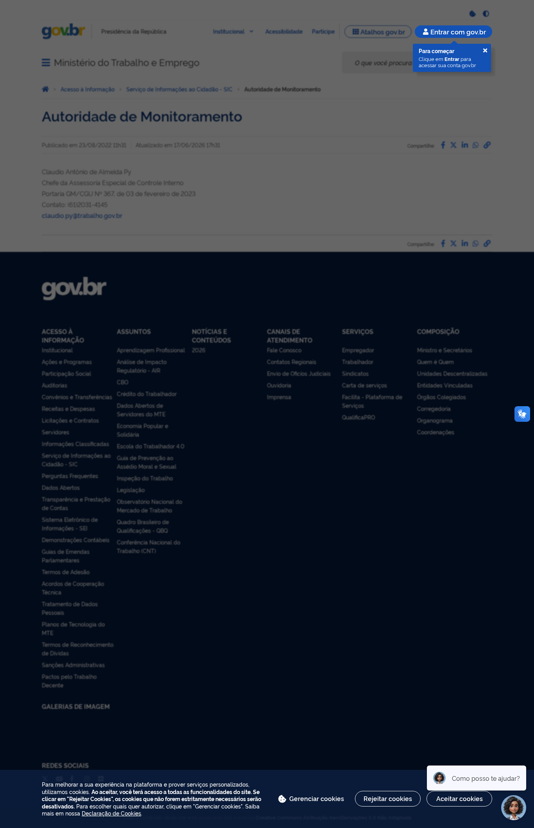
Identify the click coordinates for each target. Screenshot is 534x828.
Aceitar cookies (459, 798)
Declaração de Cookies (111, 813)
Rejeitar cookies (388, 798)
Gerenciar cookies (316, 798)
